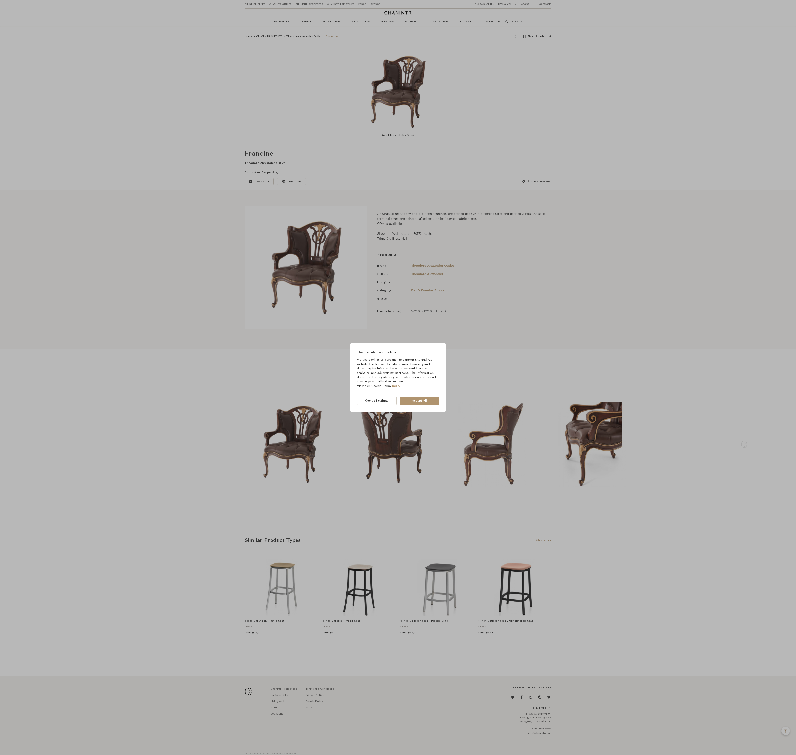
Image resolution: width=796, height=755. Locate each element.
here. (396, 386)
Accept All (419, 400)
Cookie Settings (377, 400)
